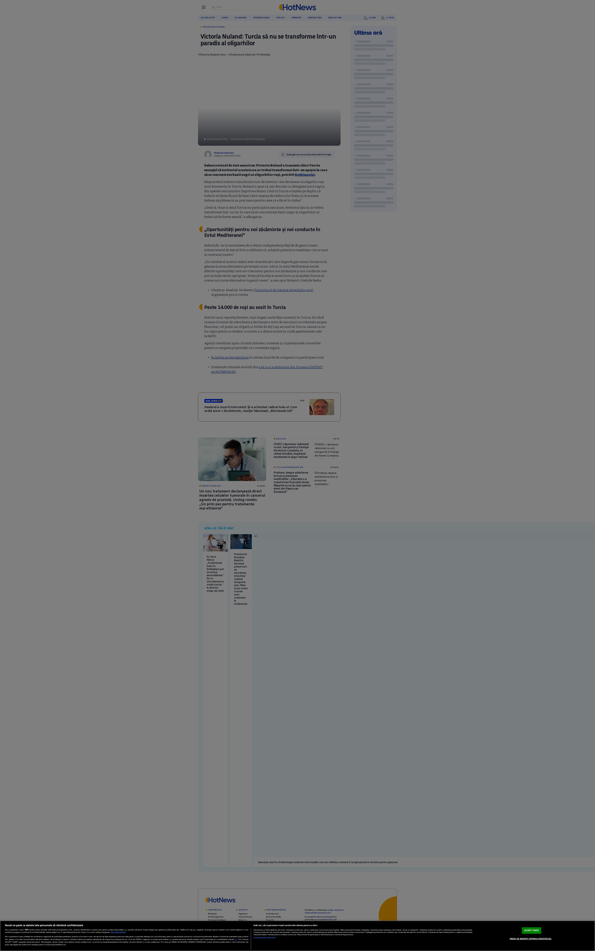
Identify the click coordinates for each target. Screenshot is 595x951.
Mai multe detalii (118, 932)
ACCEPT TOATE (531, 930)
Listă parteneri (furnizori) (264, 937)
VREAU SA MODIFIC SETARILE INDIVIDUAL (531, 938)
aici (236, 939)
